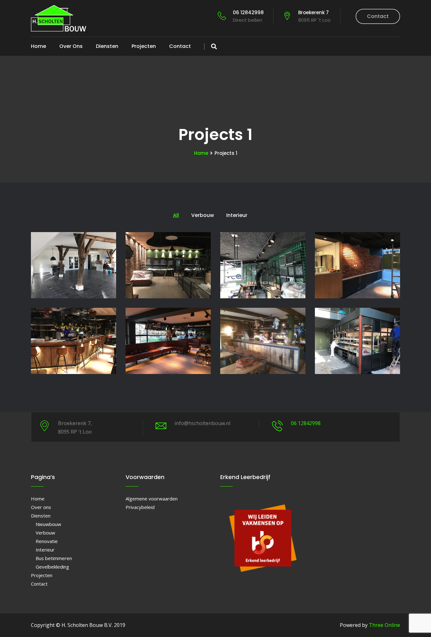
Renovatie (47, 541)
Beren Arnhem (168, 244)
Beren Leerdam (73, 319)
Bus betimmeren (54, 558)
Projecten (144, 46)
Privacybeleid (140, 507)
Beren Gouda (263, 244)
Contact (378, 16)
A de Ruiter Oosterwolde (73, 244)
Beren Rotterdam (168, 319)
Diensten (107, 46)
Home (38, 46)
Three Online (384, 625)
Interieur (45, 549)
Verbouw (45, 532)
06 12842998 (248, 16)
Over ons (71, 46)
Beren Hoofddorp (357, 244)
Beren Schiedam (357, 319)
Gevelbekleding (52, 567)
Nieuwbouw (48, 524)
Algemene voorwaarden (152, 498)
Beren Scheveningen (262, 319)
